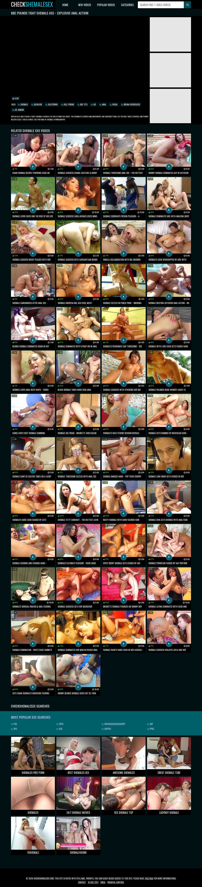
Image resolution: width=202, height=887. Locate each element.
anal (103, 104)
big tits (83, 104)
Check (32, 4)
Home (65, 5)
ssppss (107, 728)
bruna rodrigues (131, 104)
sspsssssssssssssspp (114, 724)
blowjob (37, 104)
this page (149, 878)
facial (115, 104)
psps (60, 724)
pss (15, 724)
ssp (151, 724)
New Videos (84, 5)
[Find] (187, 4)
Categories (127, 5)
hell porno (68, 104)
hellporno (52, 104)
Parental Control (115, 882)
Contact (82, 882)
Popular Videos (106, 5)
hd (94, 104)
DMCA (102, 882)
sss (60, 728)
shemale (24, 104)
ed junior (19, 110)
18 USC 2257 (93, 882)
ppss (151, 728)
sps (15, 728)
